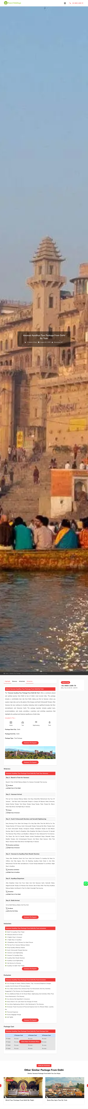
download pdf (58, 342)
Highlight (7, 681)
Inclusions (22, 681)
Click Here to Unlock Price (30, 1042)
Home (7, 673)
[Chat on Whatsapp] (86, 883)
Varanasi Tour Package (15, 673)
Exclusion (29, 681)
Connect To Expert (30, 743)
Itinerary (14, 681)
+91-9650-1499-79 (68, 686)
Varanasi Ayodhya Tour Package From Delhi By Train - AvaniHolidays (12, 3)
